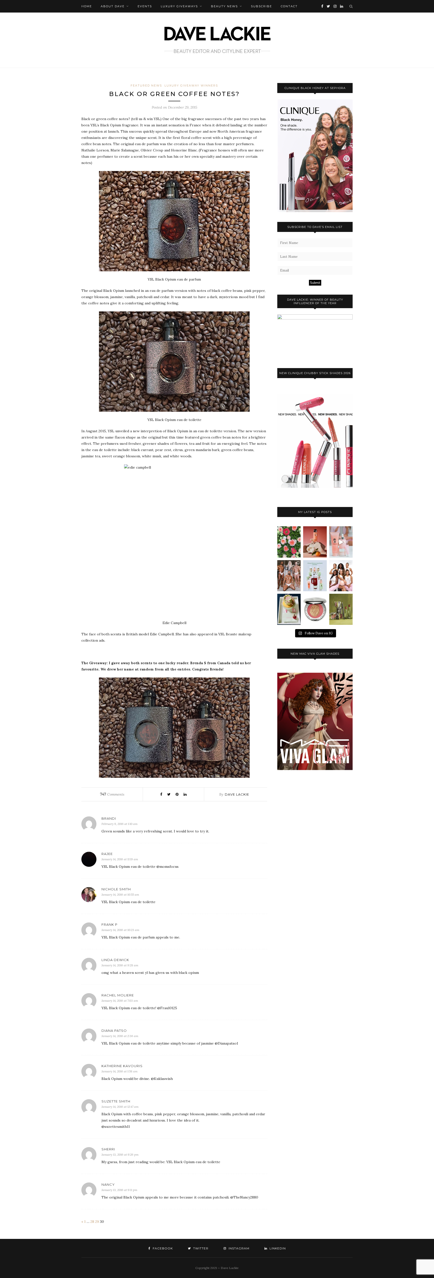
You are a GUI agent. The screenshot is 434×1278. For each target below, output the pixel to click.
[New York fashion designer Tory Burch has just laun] (315, 541)
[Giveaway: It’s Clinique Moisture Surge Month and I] (315, 575)
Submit (315, 283)
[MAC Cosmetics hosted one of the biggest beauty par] (289, 575)
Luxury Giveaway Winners (191, 85)
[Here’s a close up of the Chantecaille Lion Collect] (315, 609)
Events (145, 6)
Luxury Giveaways (179, 6)
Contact (289, 6)
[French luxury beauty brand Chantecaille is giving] (341, 609)
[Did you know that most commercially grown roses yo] (289, 541)
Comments (112, 794)
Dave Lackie (237, 794)
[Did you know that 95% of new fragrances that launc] (289, 609)
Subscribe (261, 6)
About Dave (113, 6)
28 (92, 1221)
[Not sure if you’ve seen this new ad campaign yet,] (341, 541)
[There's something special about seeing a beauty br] (341, 575)
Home (86, 6)
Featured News (146, 85)
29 (97, 1221)
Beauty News (224, 6)
